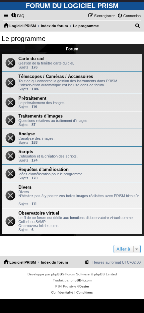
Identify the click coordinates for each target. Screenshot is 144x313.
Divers (24, 187)
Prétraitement (32, 98)
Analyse (26, 133)
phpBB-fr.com (81, 280)
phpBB (56, 274)
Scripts (25, 151)
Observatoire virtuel (38, 213)
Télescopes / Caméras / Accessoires (55, 76)
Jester (84, 286)
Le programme (24, 38)
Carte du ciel (31, 58)
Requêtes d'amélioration (43, 169)
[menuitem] (17, 16)
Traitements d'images (40, 116)
